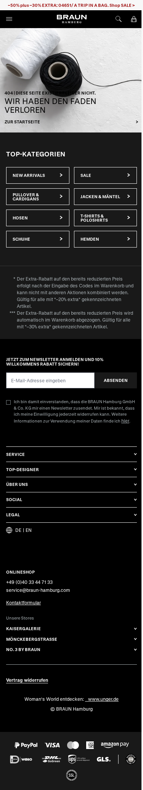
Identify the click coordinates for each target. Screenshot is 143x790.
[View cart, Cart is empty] (134, 19)
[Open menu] (9, 19)
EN (29, 530)
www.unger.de (103, 699)
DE (18, 530)
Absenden (116, 380)
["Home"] (71, 80)
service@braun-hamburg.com (38, 590)
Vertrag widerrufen (27, 680)
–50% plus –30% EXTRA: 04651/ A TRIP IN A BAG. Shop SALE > (71, 5)
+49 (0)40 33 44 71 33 (29, 582)
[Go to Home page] (72, 19)
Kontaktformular (23, 602)
